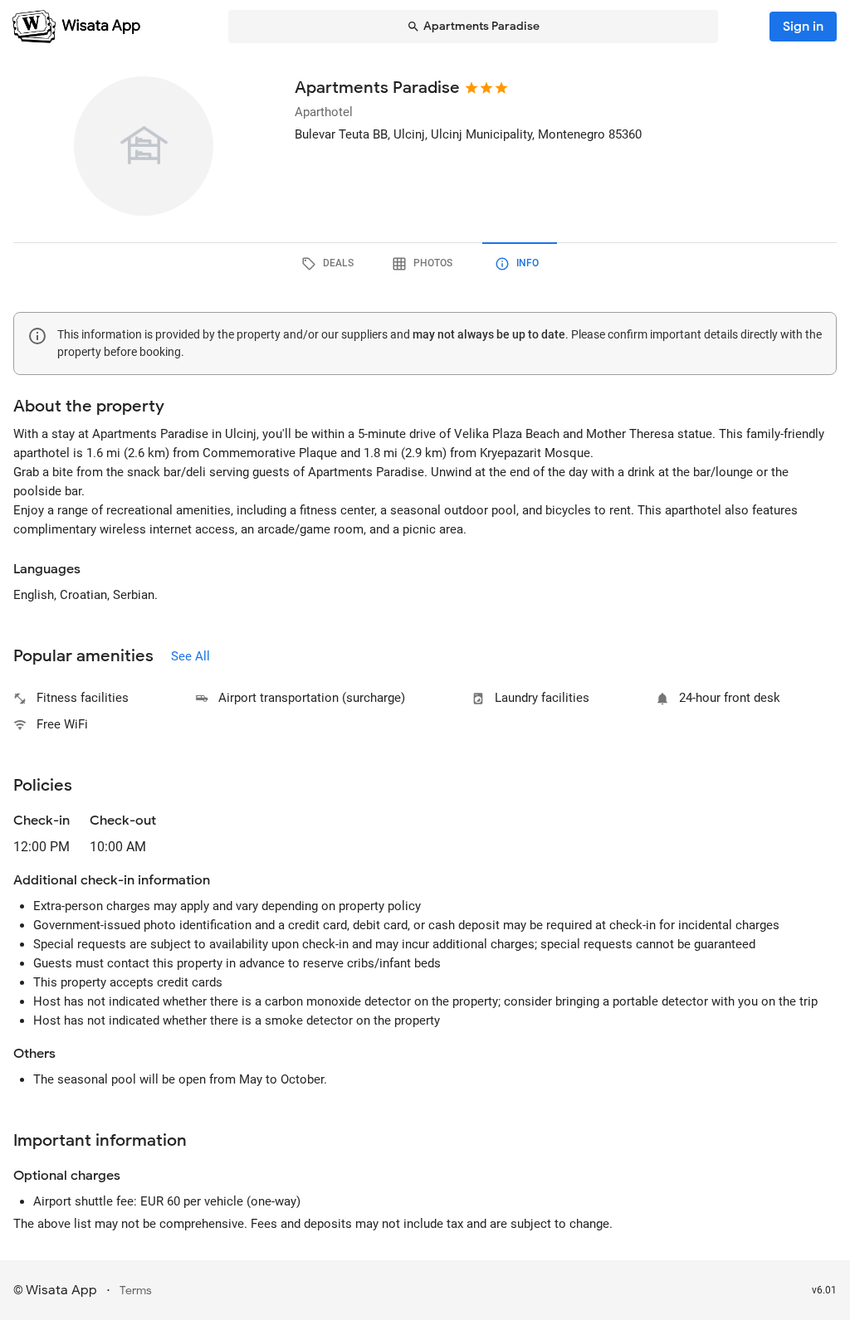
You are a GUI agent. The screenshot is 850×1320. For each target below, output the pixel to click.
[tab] (330, 263)
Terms (136, 1290)
